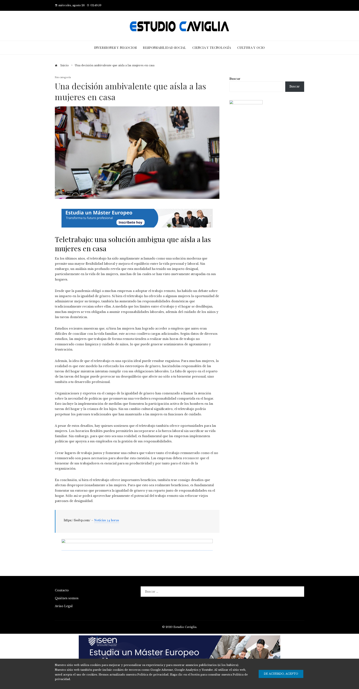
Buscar (234, 79)
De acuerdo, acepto (281, 673)
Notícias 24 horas (106, 520)
